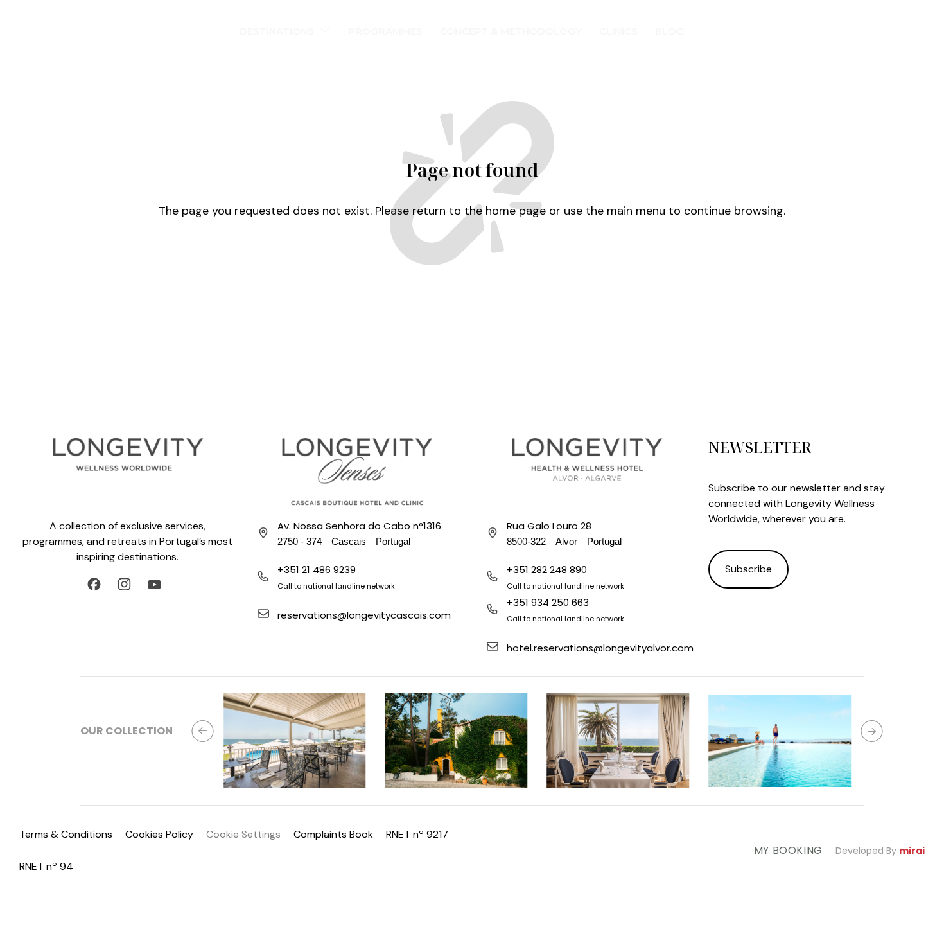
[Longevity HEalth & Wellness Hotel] (587, 471)
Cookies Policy (159, 834)
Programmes (385, 31)
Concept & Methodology (511, 31)
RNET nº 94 (46, 866)
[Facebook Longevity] (97, 584)
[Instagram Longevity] (127, 584)
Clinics (618, 31)
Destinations (277, 31)
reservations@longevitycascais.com (364, 615)
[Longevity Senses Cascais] (357, 471)
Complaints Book (333, 834)
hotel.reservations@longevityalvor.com (600, 648)
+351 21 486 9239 (316, 569)
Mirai (912, 850)
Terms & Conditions (65, 834)
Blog (669, 31)
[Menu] (22, 29)
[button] (202, 731)
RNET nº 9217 (417, 834)
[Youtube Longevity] (158, 584)
